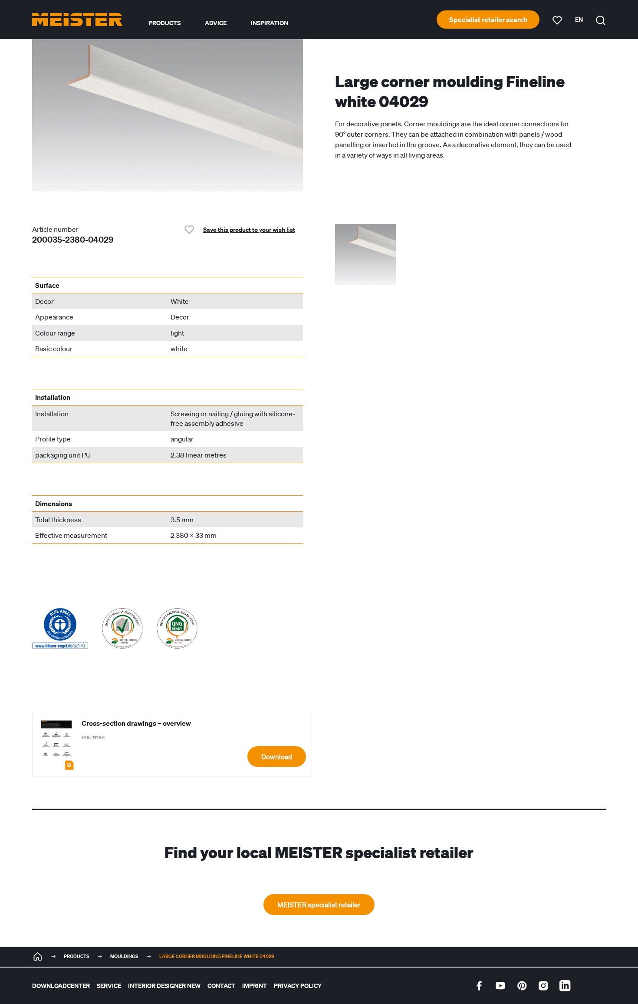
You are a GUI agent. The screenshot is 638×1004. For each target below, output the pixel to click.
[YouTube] (500, 985)
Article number (55, 229)
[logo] (77, 19)
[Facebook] (479, 985)
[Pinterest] (522, 985)
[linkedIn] (565, 985)
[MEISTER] (37, 956)
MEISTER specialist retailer (319, 904)
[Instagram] (543, 985)
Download (276, 756)
